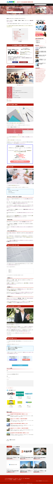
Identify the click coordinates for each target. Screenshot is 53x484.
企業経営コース (16, 37)
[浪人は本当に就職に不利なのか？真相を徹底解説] (37, 64)
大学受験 (13, 456)
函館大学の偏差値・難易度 (17, 32)
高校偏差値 (17, 4)
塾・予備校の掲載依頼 (26, 478)
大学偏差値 (21, 4)
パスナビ (9, 99)
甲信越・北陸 (39, 78)
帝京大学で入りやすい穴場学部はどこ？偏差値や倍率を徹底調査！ (13, 458)
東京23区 (42, 76)
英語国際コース (16, 38)
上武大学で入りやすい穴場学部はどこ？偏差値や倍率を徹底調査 (40, 471)
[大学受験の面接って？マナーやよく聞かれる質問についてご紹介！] (37, 60)
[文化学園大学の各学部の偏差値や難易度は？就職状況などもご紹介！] (8, 415)
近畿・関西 (24, 456)
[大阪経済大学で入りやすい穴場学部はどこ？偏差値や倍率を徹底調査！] (8, 429)
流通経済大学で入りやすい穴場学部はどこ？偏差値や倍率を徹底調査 (26, 471)
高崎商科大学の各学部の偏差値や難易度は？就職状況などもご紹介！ (40, 458)
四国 (43, 73)
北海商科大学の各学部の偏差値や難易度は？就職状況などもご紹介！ (19, 423)
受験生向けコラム (40, 73)
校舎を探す (15, 62)
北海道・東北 (9, 12)
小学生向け (39, 76)
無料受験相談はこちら (20, 161)
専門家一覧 (16, 478)
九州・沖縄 (37, 71)
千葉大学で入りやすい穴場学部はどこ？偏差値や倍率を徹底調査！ (19, 418)
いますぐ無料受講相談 (23, 62)
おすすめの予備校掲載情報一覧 (9, 478)
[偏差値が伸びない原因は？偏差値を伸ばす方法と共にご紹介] (37, 56)
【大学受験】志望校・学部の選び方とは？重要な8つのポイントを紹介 (42, 48)
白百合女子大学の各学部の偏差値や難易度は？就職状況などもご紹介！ (13, 471)
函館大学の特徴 (15, 33)
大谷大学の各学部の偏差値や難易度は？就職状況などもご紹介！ (26, 458)
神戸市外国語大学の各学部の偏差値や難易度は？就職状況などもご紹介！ (19, 432)
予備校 (39, 71)
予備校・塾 (8, 4)
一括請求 (26, 359)
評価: (7, 376)
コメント (8, 379)
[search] (45, 4)
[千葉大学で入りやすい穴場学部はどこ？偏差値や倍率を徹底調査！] (8, 420)
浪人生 (36, 78)
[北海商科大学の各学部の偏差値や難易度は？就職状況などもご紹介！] (8, 424)
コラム (11, 4)
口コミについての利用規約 (11, 374)
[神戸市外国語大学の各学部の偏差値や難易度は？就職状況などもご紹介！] (8, 434)
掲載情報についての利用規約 (17, 479)
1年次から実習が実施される (17, 35)
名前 (7, 370)
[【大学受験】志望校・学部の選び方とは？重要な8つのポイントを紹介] (37, 48)
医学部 (14, 4)
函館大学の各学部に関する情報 (17, 36)
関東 (39, 456)
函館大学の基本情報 (16, 31)
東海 (44, 76)
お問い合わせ (20, 478)
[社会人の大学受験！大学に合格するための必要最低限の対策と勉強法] (37, 52)
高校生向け (40, 81)
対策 (36, 76)
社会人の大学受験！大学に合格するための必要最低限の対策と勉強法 (42, 52)
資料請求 (13, 359)
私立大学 (43, 78)
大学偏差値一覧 (38, 42)
